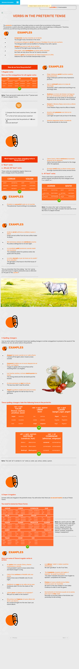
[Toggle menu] (17, 2)
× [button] (49, 6)
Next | (65, 637)
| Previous (14, 637)
